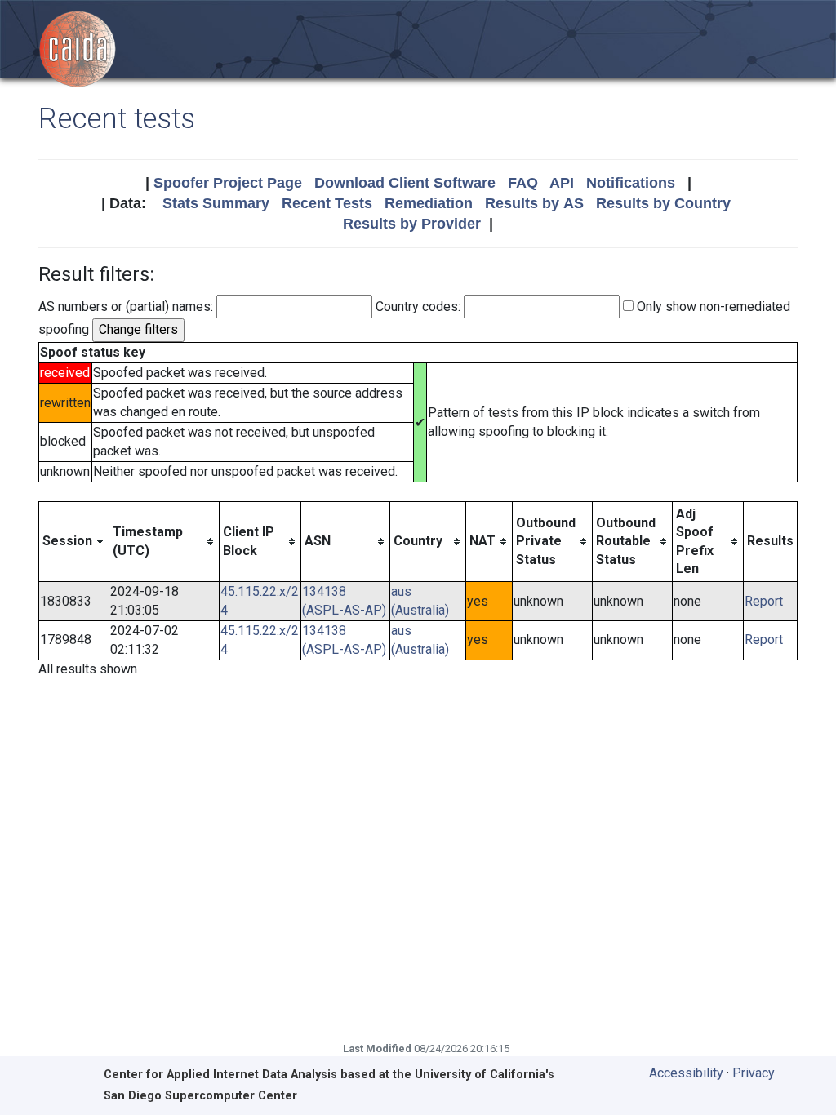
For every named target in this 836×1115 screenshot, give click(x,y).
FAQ (523, 183)
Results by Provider (412, 223)
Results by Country (663, 203)
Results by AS (534, 203)
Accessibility (686, 1073)
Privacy (753, 1073)
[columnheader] (74, 541)
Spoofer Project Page (227, 183)
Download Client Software (405, 183)
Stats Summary (215, 203)
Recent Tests (327, 203)
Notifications (630, 183)
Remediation (429, 203)
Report (764, 601)
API (561, 183)
